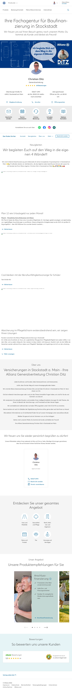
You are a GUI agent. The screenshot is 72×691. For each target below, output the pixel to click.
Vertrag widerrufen (8, 675)
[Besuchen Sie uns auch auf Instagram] (49, 127)
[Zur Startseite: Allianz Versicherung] (4, 3)
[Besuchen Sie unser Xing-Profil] (54, 127)
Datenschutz (15, 685)
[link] (36, 114)
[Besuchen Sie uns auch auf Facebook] (44, 127)
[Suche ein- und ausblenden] (68, 10)
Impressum (6, 685)
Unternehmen (53, 685)
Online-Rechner (7, 687)
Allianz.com (17, 687)
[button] (36, 68)
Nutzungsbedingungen (40, 685)
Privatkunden (11, 3)
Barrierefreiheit (26, 685)
